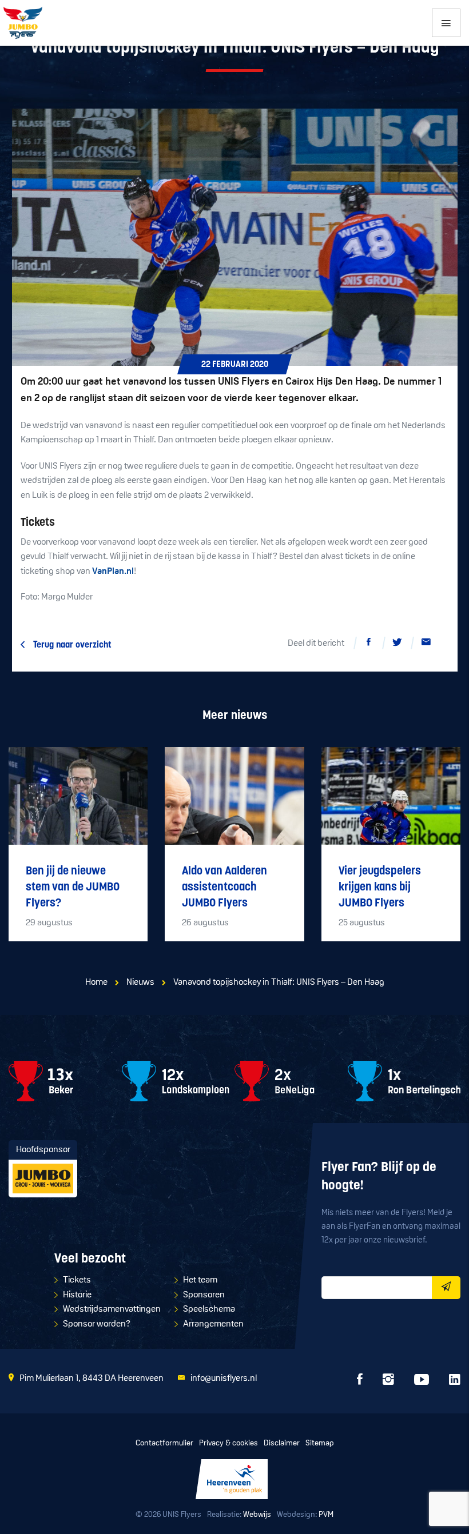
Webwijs (257, 1515)
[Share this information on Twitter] (397, 644)
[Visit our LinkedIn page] (454, 1382)
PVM (326, 1515)
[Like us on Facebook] (360, 1382)
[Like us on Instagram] (388, 1382)
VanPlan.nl (113, 571)
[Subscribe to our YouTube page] (421, 1382)
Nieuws (140, 982)
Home (96, 982)
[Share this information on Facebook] (369, 644)
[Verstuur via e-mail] (426, 644)
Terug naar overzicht (72, 645)
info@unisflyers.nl (223, 1378)
